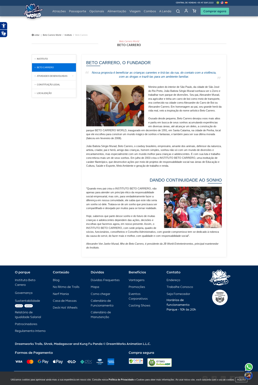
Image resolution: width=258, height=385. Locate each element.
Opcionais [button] (96, 11)
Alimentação (116, 11)
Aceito (241, 379)
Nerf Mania (61, 294)
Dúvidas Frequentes (105, 280)
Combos (150, 11)
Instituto (68, 35)
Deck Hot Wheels (65, 307)
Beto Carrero (45, 67)
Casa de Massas (65, 300)
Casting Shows (139, 305)
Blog (56, 280)
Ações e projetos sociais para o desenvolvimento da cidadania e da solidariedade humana (54, 128)
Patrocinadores (26, 324)
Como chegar (100, 294)
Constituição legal (48, 84)
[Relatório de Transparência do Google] (136, 362)
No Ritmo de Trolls (66, 287)
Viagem (135, 11)
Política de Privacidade (121, 379)
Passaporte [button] (77, 11)
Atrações (59, 11)
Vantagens (137, 280)
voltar (36, 35)
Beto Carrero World (52, 35)
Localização (44, 93)
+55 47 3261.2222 (205, 3)
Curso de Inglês (47, 115)
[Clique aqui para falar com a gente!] (249, 367)
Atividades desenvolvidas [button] (52, 76)
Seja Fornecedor (178, 294)
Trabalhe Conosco (180, 287)
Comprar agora (214, 11)
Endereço (173, 280)
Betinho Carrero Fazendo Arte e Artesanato (52, 105)
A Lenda (165, 11)
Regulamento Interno (30, 331)
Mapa (95, 287)
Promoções (137, 287)
